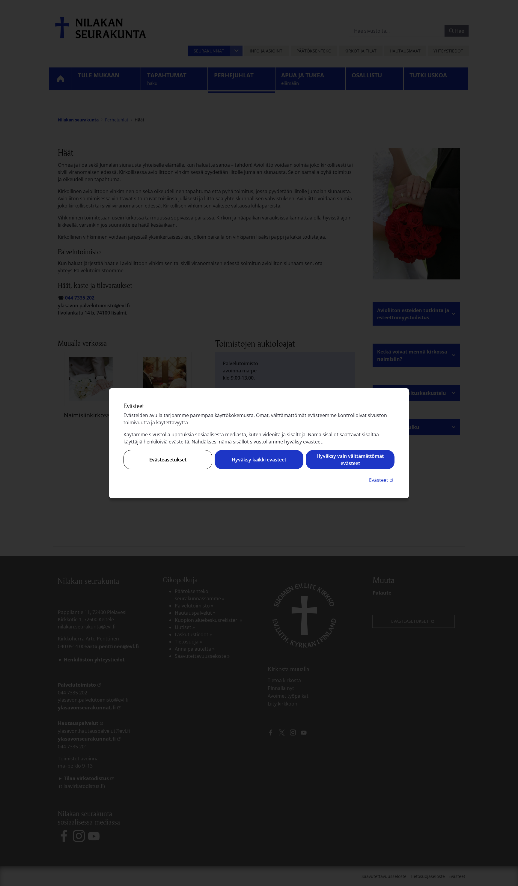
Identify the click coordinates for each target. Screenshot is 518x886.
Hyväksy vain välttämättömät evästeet (350, 460)
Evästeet (381, 479)
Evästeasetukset (167, 459)
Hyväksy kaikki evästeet (259, 459)
